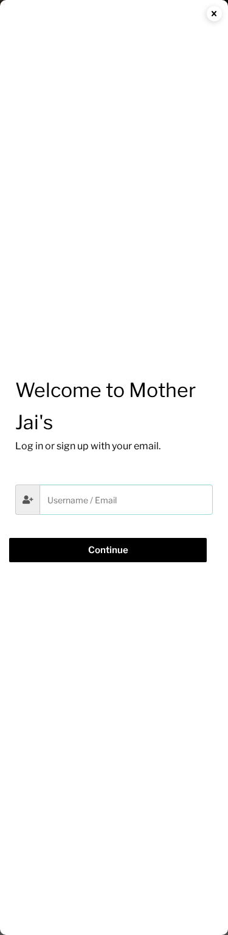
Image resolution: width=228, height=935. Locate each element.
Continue (108, 550)
